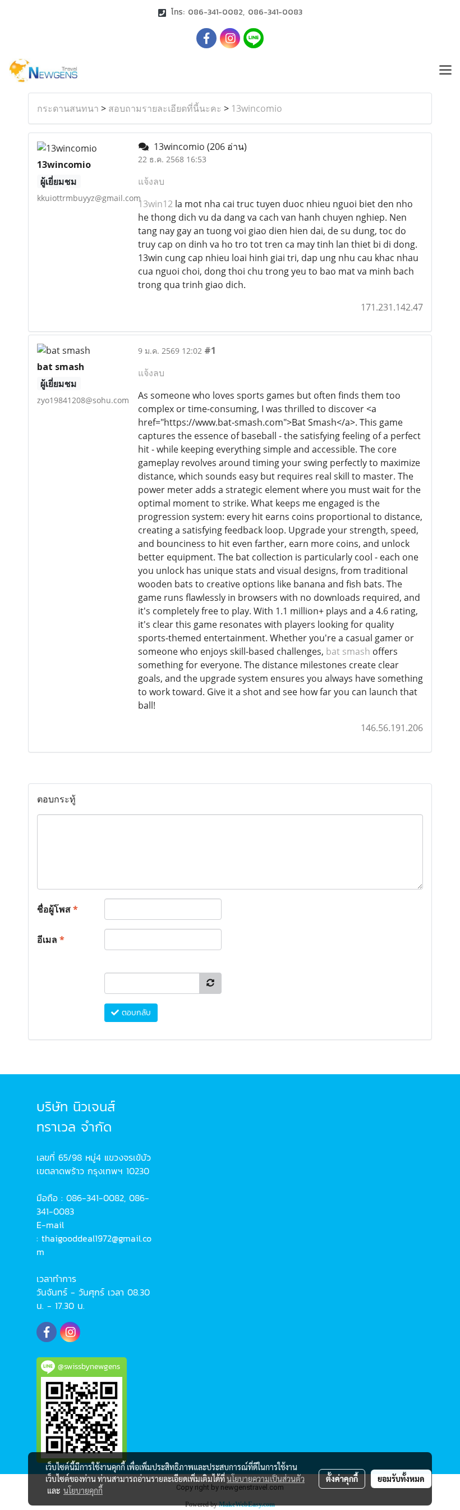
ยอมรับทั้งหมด (401, 1478)
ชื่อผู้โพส (57, 909)
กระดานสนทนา (68, 108)
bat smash (348, 651)
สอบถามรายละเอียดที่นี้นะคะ (165, 108)
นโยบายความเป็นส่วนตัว (266, 1478)
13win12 (155, 204)
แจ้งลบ (151, 181)
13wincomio (256, 108)
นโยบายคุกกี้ (83, 1490)
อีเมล (51, 939)
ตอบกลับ (135, 1013)
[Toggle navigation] (445, 70)
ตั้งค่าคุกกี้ (342, 1478)
